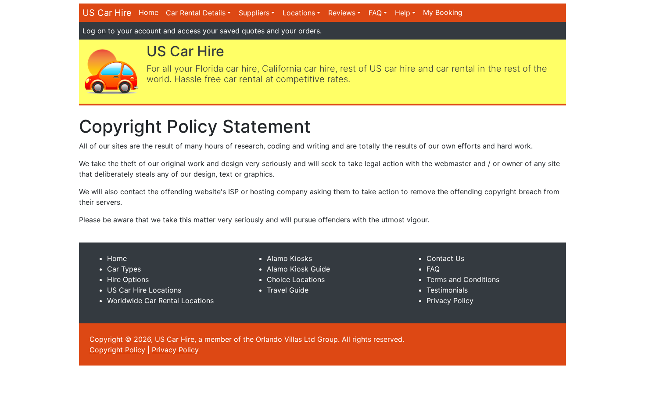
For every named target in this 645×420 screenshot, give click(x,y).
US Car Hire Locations (144, 290)
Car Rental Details (196, 12)
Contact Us (445, 258)
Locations (299, 12)
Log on (94, 30)
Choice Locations (296, 279)
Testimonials (447, 290)
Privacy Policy (449, 300)
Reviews (341, 12)
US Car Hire (107, 12)
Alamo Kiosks (289, 258)
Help (402, 12)
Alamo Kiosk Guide (298, 268)
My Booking (442, 12)
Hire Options (128, 279)
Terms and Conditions (462, 279)
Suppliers (254, 12)
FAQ (375, 12)
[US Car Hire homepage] (111, 70)
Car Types (124, 268)
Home (148, 12)
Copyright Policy (117, 349)
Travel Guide (287, 290)
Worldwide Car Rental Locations (160, 300)
